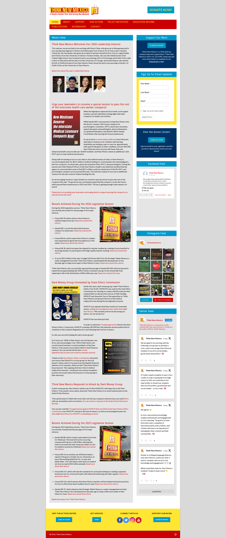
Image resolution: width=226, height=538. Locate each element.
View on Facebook (160, 195)
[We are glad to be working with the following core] (144, 254)
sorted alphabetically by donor (69, 351)
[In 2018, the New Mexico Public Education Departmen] (156, 278)
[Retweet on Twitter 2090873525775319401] (146, 360)
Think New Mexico (154, 338)
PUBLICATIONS (59, 26)
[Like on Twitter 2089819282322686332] (151, 440)
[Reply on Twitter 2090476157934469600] (142, 395)
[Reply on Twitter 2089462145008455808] (142, 480)
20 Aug (165, 371)
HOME (55, 22)
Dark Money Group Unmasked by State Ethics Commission (86, 282)
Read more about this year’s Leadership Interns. (71, 71)
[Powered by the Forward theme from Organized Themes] (175, 534)
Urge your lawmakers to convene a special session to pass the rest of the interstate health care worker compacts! (90, 106)
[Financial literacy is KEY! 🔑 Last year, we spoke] (168, 290)
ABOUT (66, 22)
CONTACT (95, 26)
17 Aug (165, 451)
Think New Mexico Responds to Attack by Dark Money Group (87, 384)
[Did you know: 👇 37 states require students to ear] (156, 254)
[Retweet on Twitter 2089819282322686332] (146, 440)
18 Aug (165, 405)
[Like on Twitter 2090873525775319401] (151, 360)
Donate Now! (161, 10)
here (126, 398)
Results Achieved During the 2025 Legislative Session (82, 423)
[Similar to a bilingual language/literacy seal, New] (144, 266)
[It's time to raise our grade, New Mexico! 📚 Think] (156, 290)
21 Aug (165, 339)
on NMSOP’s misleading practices (75, 414)
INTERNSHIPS (79, 26)
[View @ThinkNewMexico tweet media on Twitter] (162, 353)
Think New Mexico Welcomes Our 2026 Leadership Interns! (86, 44)
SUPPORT (80, 22)
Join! (96, 520)
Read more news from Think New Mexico (68, 499)
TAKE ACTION (96, 22)
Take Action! (64, 520)
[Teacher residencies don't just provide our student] (156, 266)
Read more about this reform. (72, 243)
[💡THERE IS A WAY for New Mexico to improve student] (144, 290)
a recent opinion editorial (106, 139)
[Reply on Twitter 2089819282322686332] (142, 440)
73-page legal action (108, 324)
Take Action (156, 140)
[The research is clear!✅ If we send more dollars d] (144, 278)
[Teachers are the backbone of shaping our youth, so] (168, 266)
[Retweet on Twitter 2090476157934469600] (146, 395)
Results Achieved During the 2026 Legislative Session (82, 204)
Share (169, 195)
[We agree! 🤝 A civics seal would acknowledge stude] (168, 254)
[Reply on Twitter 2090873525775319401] (142, 360)
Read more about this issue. (109, 273)
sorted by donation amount (84, 352)
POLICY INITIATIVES (118, 22)
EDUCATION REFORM (143, 22)
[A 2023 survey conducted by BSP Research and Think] (168, 278)
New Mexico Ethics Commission (76, 358)
